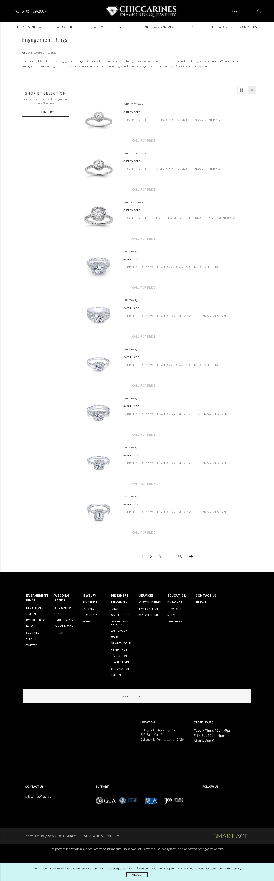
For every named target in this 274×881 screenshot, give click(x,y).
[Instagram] (216, 799)
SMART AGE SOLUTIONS (106, 836)
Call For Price (143, 140)
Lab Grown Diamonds (158, 27)
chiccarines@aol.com (39, 796)
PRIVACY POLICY (137, 696)
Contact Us (248, 27)
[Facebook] (204, 799)
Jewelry (97, 27)
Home (24, 52)
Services (193, 27)
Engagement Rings (30, 27)
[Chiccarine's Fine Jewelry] (141, 11)
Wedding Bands (68, 27)
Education (219, 27)
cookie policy (232, 868)
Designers (123, 27)
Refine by (46, 112)
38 (179, 557)
